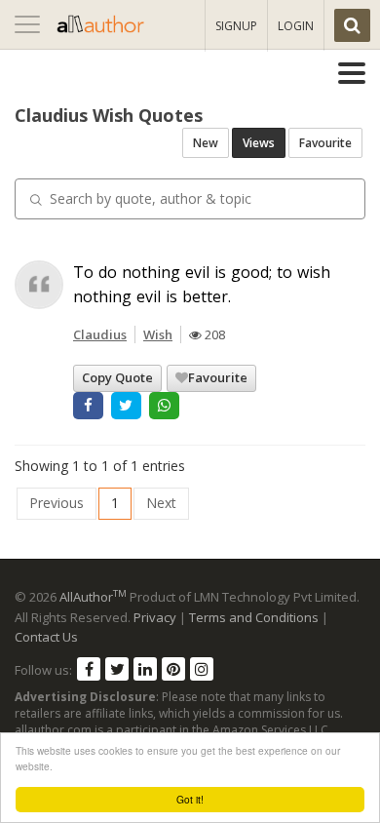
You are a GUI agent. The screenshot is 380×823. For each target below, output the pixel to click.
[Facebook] (88, 669)
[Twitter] (117, 669)
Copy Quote (117, 377)
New (205, 143)
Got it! (190, 799)
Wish (157, 334)
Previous (56, 502)
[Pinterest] (173, 669)
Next (161, 502)
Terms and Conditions (254, 617)
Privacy (154, 617)
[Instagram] (201, 669)
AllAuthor (93, 597)
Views (259, 143)
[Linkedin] (145, 669)
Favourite (325, 143)
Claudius (100, 334)
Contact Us (46, 637)
